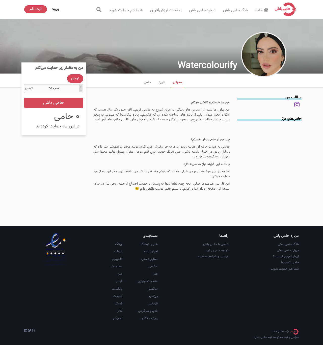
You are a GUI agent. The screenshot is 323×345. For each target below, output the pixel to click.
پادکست (117, 288)
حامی (147, 82)
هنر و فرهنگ (149, 244)
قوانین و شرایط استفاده (213, 256)
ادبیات (118, 251)
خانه (259, 10)
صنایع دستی (149, 259)
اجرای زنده (151, 251)
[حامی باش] (285, 9)
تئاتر (119, 311)
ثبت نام (36, 9)
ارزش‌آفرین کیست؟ (286, 256)
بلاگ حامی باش (235, 10)
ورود (55, 9)
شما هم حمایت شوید (126, 10)
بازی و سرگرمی (148, 311)
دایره (162, 82)
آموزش (117, 318)
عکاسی (153, 266)
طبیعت (117, 296)
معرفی (177, 82)
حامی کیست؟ (290, 262)
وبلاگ (118, 244)
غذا (155, 274)
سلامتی (153, 288)
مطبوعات (116, 266)
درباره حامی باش (202, 10)
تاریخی (153, 303)
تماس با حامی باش (215, 244)
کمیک (118, 303)
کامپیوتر (117, 259)
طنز (120, 274)
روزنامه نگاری (149, 318)
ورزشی (153, 296)
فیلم (119, 281)
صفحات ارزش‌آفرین (165, 10)
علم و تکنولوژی (148, 281)
